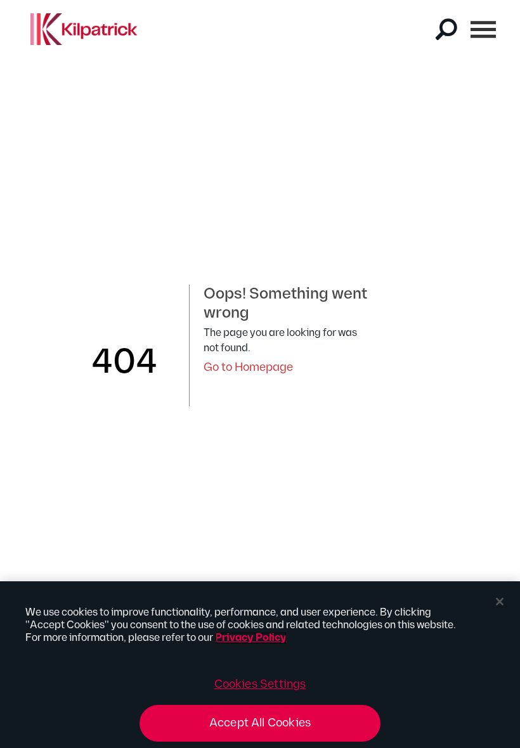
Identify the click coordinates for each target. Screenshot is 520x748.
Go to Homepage (248, 367)
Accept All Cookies (260, 723)
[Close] (500, 602)
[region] (260, 664)
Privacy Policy (251, 638)
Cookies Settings (260, 684)
